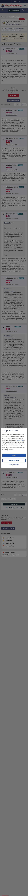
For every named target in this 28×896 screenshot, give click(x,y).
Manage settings (14, 465)
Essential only (14, 460)
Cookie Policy (20, 440)
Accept (14, 455)
